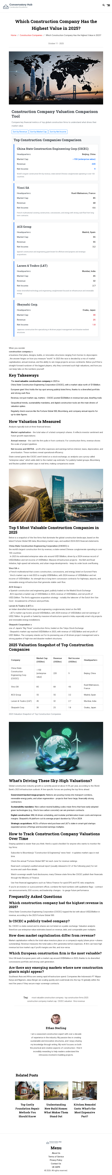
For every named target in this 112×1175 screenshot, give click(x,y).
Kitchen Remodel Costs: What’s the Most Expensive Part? (85, 1110)
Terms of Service (56, 1156)
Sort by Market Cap (38, 132)
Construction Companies (31, 35)
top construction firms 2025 (76, 998)
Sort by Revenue (20, 132)
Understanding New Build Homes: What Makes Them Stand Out (56, 1110)
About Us (56, 1153)
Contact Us (56, 1163)
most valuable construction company (48, 998)
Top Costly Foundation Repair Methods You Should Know (27, 1110)
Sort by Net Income (58, 132)
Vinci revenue (79, 1001)
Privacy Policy (56, 1160)
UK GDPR (56, 1167)
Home (13, 35)
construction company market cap (42, 1001)
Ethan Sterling (56, 1028)
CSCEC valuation (65, 1001)
